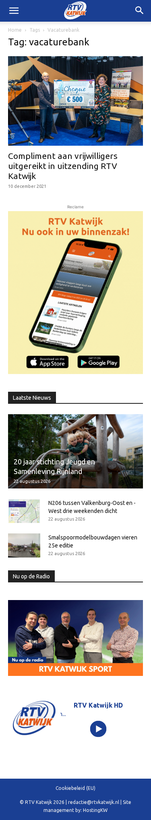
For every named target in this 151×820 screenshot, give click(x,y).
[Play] (98, 728)
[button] (139, 11)
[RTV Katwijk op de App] (75, 292)
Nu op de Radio (31, 576)
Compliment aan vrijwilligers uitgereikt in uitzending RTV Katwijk (63, 166)
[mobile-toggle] (14, 11)
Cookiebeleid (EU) (75, 788)
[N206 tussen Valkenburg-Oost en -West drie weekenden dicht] (24, 511)
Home (15, 30)
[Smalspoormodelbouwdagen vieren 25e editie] (24, 545)
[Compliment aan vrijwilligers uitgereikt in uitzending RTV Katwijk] (75, 101)
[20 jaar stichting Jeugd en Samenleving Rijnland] (75, 451)
